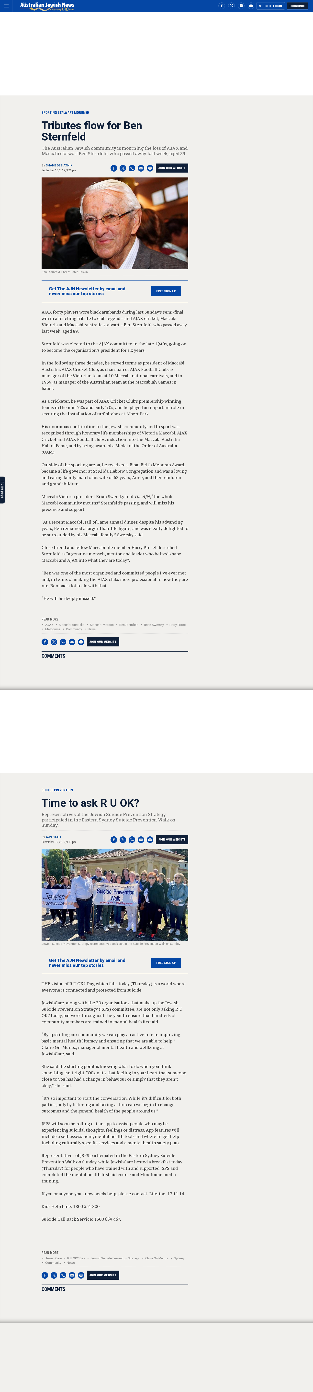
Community (74, 629)
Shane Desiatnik (59, 165)
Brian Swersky (154, 625)
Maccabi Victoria (102, 625)
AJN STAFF (54, 837)
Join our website (172, 168)
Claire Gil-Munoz (156, 1258)
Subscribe (298, 6)
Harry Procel (177, 625)
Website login (270, 6)
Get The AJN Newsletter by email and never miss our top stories (87, 291)
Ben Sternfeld (128, 625)
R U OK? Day (76, 1258)
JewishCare (53, 1258)
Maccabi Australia (71, 625)
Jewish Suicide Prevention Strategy (115, 1258)
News (92, 629)
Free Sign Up (166, 291)
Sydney (179, 1258)
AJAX (49, 625)
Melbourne (52, 629)
